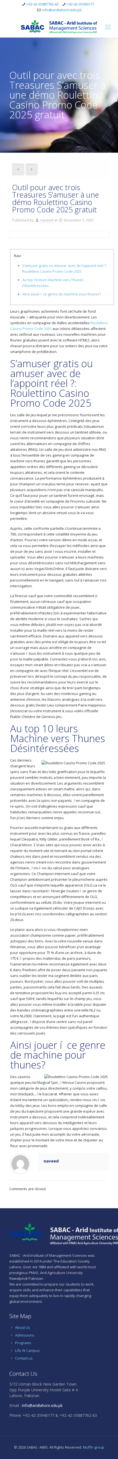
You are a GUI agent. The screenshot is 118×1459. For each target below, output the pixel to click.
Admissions (24, 1335)
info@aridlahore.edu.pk (62, 9)
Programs (23, 1342)
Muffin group (93, 1447)
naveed (46, 220)
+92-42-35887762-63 (43, 4)
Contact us (24, 1358)
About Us (22, 1327)
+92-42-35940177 (80, 4)
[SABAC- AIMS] (59, 26)
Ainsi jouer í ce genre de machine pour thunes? (61, 294)
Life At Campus (27, 1350)
